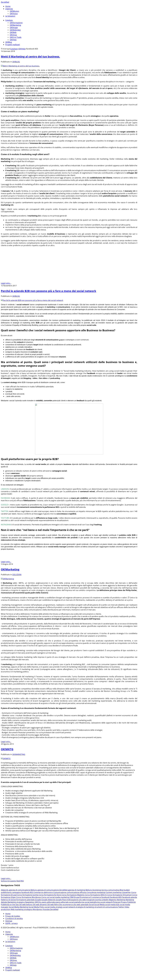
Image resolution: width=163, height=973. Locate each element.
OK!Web (13, 32)
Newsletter (30, 902)
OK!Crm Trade (15, 37)
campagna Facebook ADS (22, 892)
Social (91, 904)
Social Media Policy (37, 907)
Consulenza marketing (96, 892)
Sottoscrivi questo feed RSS (12, 881)
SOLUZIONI (16, 574)
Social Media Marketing (19, 907)
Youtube (46, 909)
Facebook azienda (129, 897)
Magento (113, 899)
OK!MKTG (7, 749)
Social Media (99, 904)
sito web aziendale (81, 904)
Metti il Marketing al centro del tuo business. (30, 56)
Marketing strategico (16, 902)
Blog (122, 890)
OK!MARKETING (18, 754)
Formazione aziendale (25, 899)
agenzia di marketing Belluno (80, 890)
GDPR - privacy (11, 923)
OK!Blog (8, 42)
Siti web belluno (26, 904)
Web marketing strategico (22, 909)
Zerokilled (5, 2)
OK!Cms (38, 902)
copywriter (126, 892)
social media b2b (112, 904)
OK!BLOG (16, 61)
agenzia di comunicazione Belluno (23, 890)
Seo (17, 904)
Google (38, 899)
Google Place (61, 899)
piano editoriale (48, 902)
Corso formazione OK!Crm (96, 895)
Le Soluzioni (10, 16)
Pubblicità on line (8, 904)
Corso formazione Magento (73, 895)
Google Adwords (48, 899)
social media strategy (54, 907)
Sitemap (8, 921)
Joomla (98, 899)
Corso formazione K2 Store (50, 895)
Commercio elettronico (43, 892)
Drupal (77, 897)
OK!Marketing (15, 25)
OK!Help (13, 39)
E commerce (95, 897)
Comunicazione (60, 892)
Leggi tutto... (6, 283)
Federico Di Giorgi (8, 899)
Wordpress (38, 909)
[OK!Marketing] (7, 579)
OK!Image (14, 27)
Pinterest (117, 902)
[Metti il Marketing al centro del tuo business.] (20, 66)
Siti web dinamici (40, 904)
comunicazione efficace (77, 892)
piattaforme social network (101, 902)
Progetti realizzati (12, 44)
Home (7, 6)
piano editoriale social (64, 902)
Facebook (105, 897)
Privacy (124, 902)
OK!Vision (14, 13)
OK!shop (13, 35)
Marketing (121, 899)
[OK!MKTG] (6, 758)
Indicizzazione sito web (76, 899)
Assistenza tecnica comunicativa (106, 890)
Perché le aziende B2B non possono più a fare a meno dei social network (48, 291)
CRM (72, 897)
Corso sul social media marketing (55, 897)
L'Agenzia (9, 9)
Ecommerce (85, 897)
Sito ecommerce (66, 904)
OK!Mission (14, 11)
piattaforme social (82, 902)
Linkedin (105, 899)
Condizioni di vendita (14, 918)
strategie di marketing (85, 907)
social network (69, 907)
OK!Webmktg (15, 30)
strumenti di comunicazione (106, 907)
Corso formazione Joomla (28, 895)
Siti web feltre (53, 904)
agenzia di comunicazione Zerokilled (52, 890)
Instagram (90, 899)
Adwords (5, 890)
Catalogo (9, 20)
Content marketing (114, 892)
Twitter (121, 907)
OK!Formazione (16, 22)
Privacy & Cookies (12, 916)
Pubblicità (131, 902)
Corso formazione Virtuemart (119, 895)
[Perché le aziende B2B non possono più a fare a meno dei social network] (32, 300)
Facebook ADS (116, 897)
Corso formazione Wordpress (28, 897)
